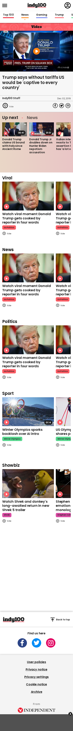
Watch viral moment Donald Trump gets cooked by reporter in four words (26, 218)
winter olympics (12, 438)
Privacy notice (36, 669)
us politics (9, 227)
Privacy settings (36, 677)
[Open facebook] (22, 643)
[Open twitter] (36, 643)
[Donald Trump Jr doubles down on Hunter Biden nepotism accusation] (41, 129)
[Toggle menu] (6, 5)
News (25, 15)
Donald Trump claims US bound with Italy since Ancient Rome (13, 144)
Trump (59, 15)
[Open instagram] (50, 643)
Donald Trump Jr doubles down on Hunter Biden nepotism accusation (40, 145)
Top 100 (8, 15)
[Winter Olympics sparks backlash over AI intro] (28, 411)
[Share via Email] (68, 105)
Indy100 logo (37, 5)
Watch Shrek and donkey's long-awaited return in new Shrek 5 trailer (25, 505)
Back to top (63, 619)
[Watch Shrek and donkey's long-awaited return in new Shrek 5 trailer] (28, 483)
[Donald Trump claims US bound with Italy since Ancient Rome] (14, 129)
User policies (36, 662)
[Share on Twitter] (61, 105)
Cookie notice (36, 684)
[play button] (36, 51)
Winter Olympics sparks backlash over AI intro (22, 431)
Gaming (41, 15)
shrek (7, 514)
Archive (36, 692)
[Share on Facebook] (55, 105)
